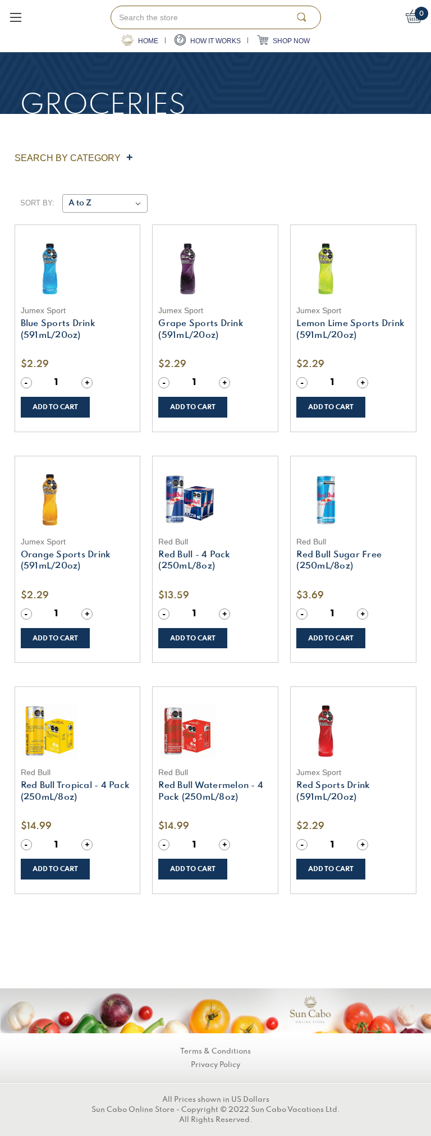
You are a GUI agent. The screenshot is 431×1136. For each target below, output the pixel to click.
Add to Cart (55, 407)
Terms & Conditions (215, 1051)
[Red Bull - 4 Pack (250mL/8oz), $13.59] (215, 500)
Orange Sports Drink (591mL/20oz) (66, 561)
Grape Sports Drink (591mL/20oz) (201, 330)
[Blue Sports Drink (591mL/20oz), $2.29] (77, 269)
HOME (147, 41)
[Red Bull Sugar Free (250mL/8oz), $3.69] (353, 500)
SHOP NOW (290, 41)
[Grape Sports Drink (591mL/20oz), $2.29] (215, 269)
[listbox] (104, 203)
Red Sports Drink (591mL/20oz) (333, 791)
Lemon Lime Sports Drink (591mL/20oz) (350, 330)
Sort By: (37, 203)
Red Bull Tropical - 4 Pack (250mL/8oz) (75, 791)
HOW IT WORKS (215, 41)
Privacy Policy (215, 1064)
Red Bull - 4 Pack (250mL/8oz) (194, 561)
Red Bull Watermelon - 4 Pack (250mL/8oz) (210, 791)
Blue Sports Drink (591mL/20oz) (58, 330)
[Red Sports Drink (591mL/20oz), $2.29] (353, 731)
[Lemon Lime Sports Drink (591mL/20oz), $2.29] (353, 269)
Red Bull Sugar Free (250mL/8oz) (339, 561)
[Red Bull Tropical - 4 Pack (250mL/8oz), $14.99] (77, 731)
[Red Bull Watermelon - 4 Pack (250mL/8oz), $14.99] (215, 731)
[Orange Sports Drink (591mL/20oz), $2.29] (77, 500)
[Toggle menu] (15, 17)
